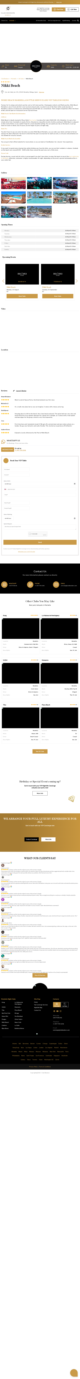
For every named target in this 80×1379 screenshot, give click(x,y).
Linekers (4, 1025)
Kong (5, 615)
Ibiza (22, 1047)
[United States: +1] (6, 489)
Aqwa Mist (5, 1016)
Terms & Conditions (45, 1066)
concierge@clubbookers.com (69, 585)
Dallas (60, 1043)
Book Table (22, 296)
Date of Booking (8, 514)
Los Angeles (48, 1047)
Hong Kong (16, 1047)
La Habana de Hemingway (50, 615)
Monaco (31, 1051)
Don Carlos (32, 120)
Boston (32, 1043)
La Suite (17, 1025)
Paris (66, 1051)
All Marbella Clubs (41, 20)
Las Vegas (29, 1047)
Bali (20, 1043)
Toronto (34, 1059)
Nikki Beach (5, 1022)
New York (53, 1051)
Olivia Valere (18, 1019)
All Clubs (21, 78)
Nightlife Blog (66, 20)
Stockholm (64, 1055)
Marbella (12, 20)
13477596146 (13, 585)
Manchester (63, 1047)
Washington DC (49, 1059)
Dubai (66, 1043)
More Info (40, 793)
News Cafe (18, 1022)
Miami (20, 1051)
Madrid (56, 1047)
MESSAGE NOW (7, 449)
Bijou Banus (5, 1028)
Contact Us (37, 1010)
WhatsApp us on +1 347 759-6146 (26, 551)
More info (59, 2)
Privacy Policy (33, 1066)
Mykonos (45, 1051)
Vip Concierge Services (41, 1005)
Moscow (38, 1051)
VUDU (5, 660)
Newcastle (60, 1051)
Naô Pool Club (6, 1013)
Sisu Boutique (19, 1016)
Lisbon (35, 1047)
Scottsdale (49, 1055)
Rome (23, 1055)
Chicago (45, 1043)
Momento (45, 660)
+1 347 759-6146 (20, 450)
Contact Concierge (31, 839)
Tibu (4, 705)
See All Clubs (40, 751)
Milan (25, 1051)
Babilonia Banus (19, 1028)
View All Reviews (40, 975)
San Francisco (40, 1055)
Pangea (4, 1019)
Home (36, 1002)
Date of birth (7, 481)
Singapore (57, 1055)
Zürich (57, 1059)
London (41, 1047)
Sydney (23, 1059)
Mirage (17, 1013)
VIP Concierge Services (54, 20)
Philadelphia (16, 1055)
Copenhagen (53, 1043)
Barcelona (26, 1043)
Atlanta (14, 1043)
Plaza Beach (46, 705)
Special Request (8, 523)
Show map (41, 92)
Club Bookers (5, 78)
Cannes (38, 1043)
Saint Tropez (30, 1055)
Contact (74, 20)
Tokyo (29, 1059)
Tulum (41, 1059)
